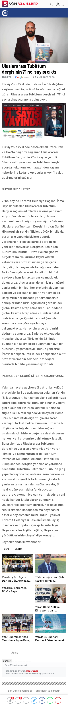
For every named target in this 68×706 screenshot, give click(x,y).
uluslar (18, 548)
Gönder (7, 660)
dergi (6, 548)
